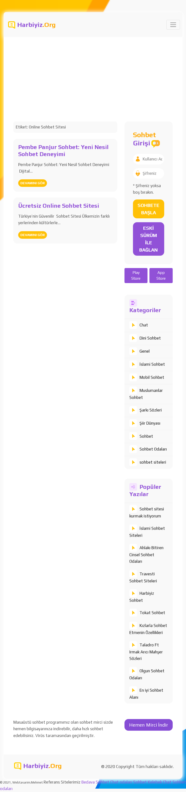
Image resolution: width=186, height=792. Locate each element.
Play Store (135, 275)
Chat (144, 325)
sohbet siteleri (153, 462)
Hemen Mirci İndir (148, 725)
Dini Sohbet (150, 338)
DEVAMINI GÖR (32, 183)
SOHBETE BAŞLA (148, 208)
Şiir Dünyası (150, 423)
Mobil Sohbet (152, 377)
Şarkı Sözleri (151, 410)
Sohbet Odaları (153, 449)
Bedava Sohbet (95, 782)
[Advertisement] (93, 73)
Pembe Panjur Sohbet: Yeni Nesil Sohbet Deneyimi (63, 150)
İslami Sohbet (152, 364)
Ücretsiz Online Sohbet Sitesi (58, 205)
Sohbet (146, 436)
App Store (161, 275)
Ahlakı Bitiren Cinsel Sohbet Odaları (146, 554)
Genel (145, 351)
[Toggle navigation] (173, 25)
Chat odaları (121, 782)
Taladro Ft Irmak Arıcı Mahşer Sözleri (146, 651)
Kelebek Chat (159, 782)
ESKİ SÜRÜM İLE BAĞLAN (148, 239)
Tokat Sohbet (152, 612)
